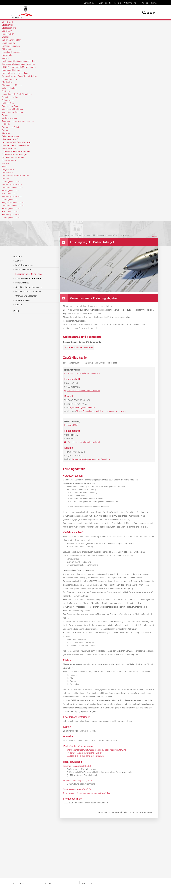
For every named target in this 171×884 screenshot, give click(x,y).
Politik (5, 166)
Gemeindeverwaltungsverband (15, 175)
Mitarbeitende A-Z (10, 139)
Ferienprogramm (9, 79)
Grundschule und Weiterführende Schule (19, 76)
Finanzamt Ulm (71, 425)
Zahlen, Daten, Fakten (11, 40)
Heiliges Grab (8, 103)
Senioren (6, 91)
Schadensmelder (9, 160)
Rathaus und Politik (10, 127)
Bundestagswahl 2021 (12, 196)
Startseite (75, 235)
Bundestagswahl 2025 (12, 184)
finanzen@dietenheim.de (84, 407)
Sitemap (154, 3)
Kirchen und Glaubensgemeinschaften (19, 61)
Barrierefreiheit (90, 3)
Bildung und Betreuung (12, 70)
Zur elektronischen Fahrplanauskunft (83, 390)
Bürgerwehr (7, 55)
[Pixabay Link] (109, 291)
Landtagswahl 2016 (11, 217)
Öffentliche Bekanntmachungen (16, 151)
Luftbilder (6, 124)
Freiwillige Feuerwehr (11, 52)
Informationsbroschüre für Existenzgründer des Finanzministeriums (96, 750)
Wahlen (5, 178)
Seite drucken (129, 812)
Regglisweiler (8, 34)
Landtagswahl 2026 (11, 181)
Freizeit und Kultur (10, 97)
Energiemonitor (8, 43)
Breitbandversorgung (11, 46)
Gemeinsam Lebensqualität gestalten (18, 64)
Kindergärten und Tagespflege (15, 73)
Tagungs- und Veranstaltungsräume (18, 121)
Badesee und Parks (10, 106)
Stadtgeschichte (9, 28)
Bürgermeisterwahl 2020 (13, 202)
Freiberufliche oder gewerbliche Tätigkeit (84, 753)
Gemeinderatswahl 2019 (13, 205)
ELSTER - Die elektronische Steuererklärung (85, 756)
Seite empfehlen (146, 812)
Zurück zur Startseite (110, 812)
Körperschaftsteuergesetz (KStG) (77, 780)
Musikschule (7, 82)
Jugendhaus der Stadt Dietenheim (17, 94)
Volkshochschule (9, 88)
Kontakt (117, 3)
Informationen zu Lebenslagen (15, 145)
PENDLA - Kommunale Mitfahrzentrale (19, 67)
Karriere (145, 3)
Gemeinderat (7, 172)
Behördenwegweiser (11, 136)
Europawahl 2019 (10, 211)
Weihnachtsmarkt (10, 118)
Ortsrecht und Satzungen (13, 157)
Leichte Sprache (105, 3)
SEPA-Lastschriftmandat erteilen (78, 347)
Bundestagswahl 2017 (12, 214)
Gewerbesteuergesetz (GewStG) (77, 789)
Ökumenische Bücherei (12, 85)
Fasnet (5, 115)
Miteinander (7, 49)
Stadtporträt (7, 25)
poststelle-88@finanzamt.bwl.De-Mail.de (92, 459)
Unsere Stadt (7, 22)
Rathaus (5, 130)
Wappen (5, 37)
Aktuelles (6, 133)
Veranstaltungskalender (12, 112)
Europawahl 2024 (10, 193)
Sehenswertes (8, 100)
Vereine (5, 58)
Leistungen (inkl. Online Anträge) (16, 142)
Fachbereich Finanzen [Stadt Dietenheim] (82, 373)
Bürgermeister (8, 169)
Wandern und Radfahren (12, 109)
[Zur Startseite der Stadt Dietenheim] (22, 18)
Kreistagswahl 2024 (11, 190)
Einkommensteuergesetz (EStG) (77, 766)
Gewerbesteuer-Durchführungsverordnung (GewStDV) (86, 793)
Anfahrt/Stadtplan (131, 3)
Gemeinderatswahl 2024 (13, 187)
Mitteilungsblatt (9, 148)
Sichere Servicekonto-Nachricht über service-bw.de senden (101, 411)
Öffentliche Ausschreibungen (14, 154)
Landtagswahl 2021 (11, 199)
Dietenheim (7, 31)
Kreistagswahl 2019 (11, 208)
